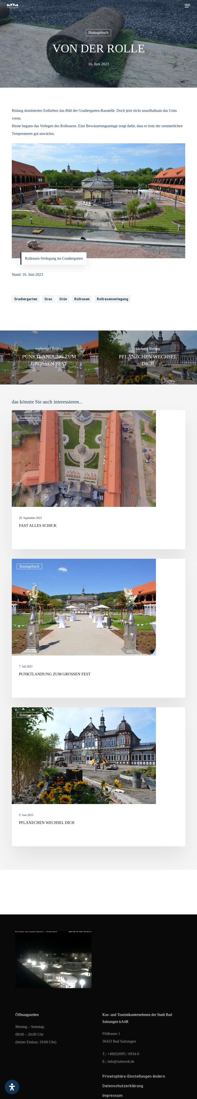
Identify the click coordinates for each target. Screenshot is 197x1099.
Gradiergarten (25, 299)
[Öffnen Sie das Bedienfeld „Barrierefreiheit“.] (12, 1087)
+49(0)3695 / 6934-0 (123, 1054)
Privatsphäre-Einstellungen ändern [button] (133, 1076)
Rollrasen (82, 299)
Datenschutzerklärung (122, 1086)
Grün (63, 299)
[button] (187, 5)
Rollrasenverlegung (112, 299)
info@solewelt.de (121, 1061)
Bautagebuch (98, 32)
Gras (48, 299)
